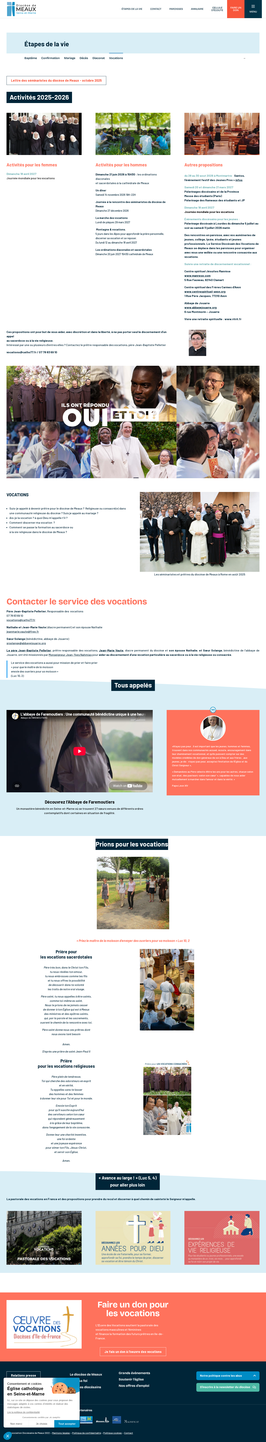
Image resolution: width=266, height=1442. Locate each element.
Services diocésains (85, 1387)
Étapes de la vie (132, 9)
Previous (22, 58)
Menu (253, 11)
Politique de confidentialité (86, 1432)
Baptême (30, 58)
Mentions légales (61, 1432)
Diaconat (98, 58)
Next (244, 58)
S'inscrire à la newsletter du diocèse (225, 1387)
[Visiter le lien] (44, 1263)
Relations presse (23, 1375)
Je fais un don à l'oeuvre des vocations (133, 1352)
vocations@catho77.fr (21, 620)
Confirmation (50, 58)
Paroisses (176, 9)
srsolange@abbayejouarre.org (26, 643)
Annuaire (197, 9)
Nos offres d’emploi (134, 1386)
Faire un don (235, 9)
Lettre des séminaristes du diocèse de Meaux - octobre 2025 (56, 80)
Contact (155, 9)
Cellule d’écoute (217, 9)
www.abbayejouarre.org (200, 307)
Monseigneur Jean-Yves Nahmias (70, 654)
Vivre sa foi (78, 1381)
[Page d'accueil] (21, 9)
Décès (84, 58)
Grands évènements (134, 1373)
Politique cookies (112, 1432)
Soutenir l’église (131, 1379)
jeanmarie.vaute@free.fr (23, 631)
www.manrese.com (197, 275)
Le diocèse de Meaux (86, 1374)
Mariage (69, 58)
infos (238, 180)
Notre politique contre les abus (221, 1375)
